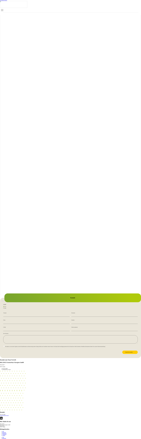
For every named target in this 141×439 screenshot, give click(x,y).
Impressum (4, 432)
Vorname (4, 312)
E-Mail (4, 327)
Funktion (72, 320)
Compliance (4, 434)
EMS (3, 431)
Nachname (73, 312)
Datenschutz (4, 433)
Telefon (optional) (74, 327)
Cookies (3, 435)
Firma (4, 320)
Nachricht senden (129, 352)
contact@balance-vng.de (4, 415)
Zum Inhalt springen (3, 0)
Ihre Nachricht (5, 333)
